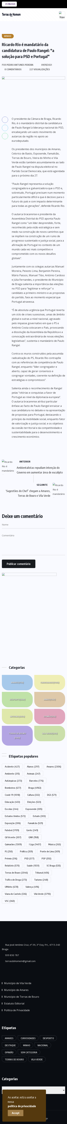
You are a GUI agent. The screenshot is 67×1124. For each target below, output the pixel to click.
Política (26, 851)
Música (54, 844)
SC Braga (54, 865)
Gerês (32, 830)
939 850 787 (12, 955)
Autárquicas (13, 780)
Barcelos (36, 780)
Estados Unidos (15, 816)
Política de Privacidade (17, 1010)
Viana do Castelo (16, 893)
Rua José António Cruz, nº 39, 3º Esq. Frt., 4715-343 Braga (31, 947)
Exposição (13, 823)
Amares (17, 682)
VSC (10, 900)
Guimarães (13, 844)
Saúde (33, 865)
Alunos (33, 766)
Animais (33, 773)
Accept (15, 1113)
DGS (51, 794)
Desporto (17, 699)
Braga (34, 787)
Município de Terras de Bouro (21, 996)
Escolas (11, 809)
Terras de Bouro (17, 735)
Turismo (41, 879)
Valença (32, 886)
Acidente (12, 766)
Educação (12, 801)
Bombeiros (13, 787)
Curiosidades (49, 682)
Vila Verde (49, 733)
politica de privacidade (22, 1106)
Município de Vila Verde (17, 983)
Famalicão (35, 823)
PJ (9, 851)
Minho (49, 699)
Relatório (12, 865)
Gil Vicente (13, 837)
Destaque (10, 1045)
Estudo (39, 816)
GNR (34, 837)
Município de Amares (16, 990)
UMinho (11, 886)
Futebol (12, 830)
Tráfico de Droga (16, 879)
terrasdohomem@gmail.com (20, 961)
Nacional (17, 716)
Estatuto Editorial (14, 1003)
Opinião (50, 716)
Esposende (34, 809)
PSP (46, 858)
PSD (29, 858)
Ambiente (12, 773)
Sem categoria (29, 1052)
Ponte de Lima (50, 851)
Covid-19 (12, 794)
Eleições (34, 801)
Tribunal (42, 872)
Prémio (11, 858)
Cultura (33, 794)
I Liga (35, 844)
